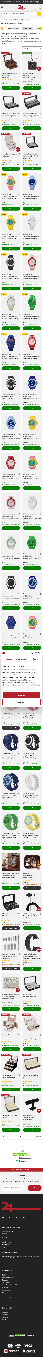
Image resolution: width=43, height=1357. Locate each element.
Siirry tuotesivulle (11, 728)
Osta (10, 88)
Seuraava (39, 1137)
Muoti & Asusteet (9, 20)
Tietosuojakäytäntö (8, 1277)
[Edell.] (2, 28)
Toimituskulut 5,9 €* (22, 1169)
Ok (35, 1188)
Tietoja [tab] (35, 659)
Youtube (5, 1312)
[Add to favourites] (19, 73)
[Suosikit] (35, 7)
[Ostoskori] (40, 7)
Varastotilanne (6, 1290)
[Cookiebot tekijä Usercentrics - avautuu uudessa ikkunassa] (31, 653)
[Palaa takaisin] (2, 23)
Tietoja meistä (6, 1242)
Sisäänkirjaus (6, 1244)
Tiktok (4, 1320)
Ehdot (4, 1275)
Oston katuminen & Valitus (10, 1285)
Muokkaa (20, 702)
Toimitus (5, 1280)
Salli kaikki (21, 695)
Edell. (2, 1137)
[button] (32, 48)
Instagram (5, 1317)
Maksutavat (6, 1287)
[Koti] (21, 7)
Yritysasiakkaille (7, 1298)
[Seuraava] (41, 28)
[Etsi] (39, 14)
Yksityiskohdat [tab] (21, 659)
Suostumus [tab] (7, 659)
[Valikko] (2, 7)
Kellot (16, 20)
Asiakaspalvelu (35, 1257)
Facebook (5, 1315)
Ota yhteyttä (6, 1282)
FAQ (3, 1247)
